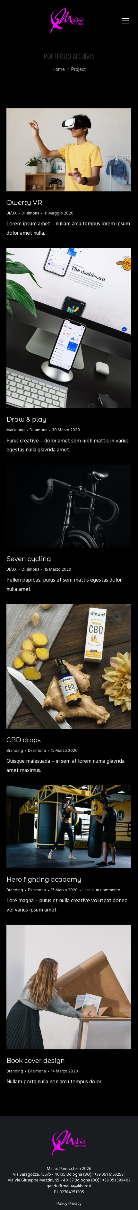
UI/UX (11, 213)
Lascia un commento (101, 890)
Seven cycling (28, 559)
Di (30, 213)
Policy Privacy (69, 1203)
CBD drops (23, 740)
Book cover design (35, 1060)
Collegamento (52, 506)
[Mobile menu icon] (125, 20)
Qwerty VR (24, 202)
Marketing (15, 430)
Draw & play (26, 419)
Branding (14, 750)
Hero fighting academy (44, 879)
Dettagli (78, 150)
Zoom (60, 150)
